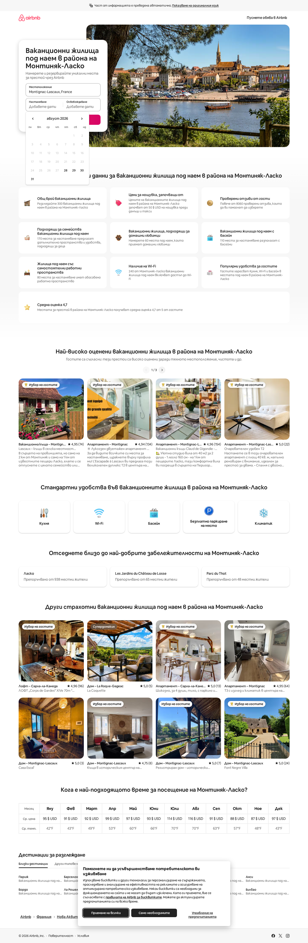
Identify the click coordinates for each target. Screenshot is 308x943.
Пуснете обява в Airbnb (267, 17)
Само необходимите (154, 913)
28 (65, 170)
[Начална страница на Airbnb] (29, 17)
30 (82, 170)
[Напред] (162, 370)
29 (74, 170)
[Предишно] (146, 370)
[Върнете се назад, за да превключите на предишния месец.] (33, 118)
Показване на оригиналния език (195, 5)
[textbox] (44, 106)
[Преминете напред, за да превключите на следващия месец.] (81, 118)
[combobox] (63, 91)
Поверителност (60, 936)
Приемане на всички (105, 913)
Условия (83, 936)
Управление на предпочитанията (202, 915)
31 (32, 179)
